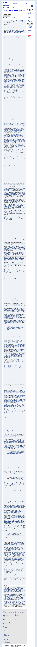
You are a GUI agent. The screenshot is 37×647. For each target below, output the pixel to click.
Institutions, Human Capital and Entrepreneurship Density (12, 298)
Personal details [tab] (6, 10)
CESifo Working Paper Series (13, 32)
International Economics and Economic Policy (10, 411)
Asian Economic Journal (11, 507)
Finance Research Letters (19, 517)
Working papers (30, 12)
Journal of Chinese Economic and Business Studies (18, 522)
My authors (22, 5)
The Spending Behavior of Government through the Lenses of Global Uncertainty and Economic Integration (14, 400)
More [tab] (24, 10)
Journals (29, 13)
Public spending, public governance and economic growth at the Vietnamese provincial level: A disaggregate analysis (14, 435)
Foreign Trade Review (22, 218)
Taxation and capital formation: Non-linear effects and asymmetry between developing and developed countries (14, 376)
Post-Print (5, 22)
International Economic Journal (8, 71)
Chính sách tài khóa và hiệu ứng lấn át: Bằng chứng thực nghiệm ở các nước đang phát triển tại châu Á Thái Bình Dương (14, 568)
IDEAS (5, 645)
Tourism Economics (13, 136)
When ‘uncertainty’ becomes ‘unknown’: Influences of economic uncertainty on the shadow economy (14, 228)
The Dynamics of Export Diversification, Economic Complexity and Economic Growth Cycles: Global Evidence (14, 253)
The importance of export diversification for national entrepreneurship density (14, 258)
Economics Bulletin (13, 416)
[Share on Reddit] (7, 5)
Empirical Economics (7, 190)
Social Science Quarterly (13, 201)
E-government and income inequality (14, 36)
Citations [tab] (20, 10)
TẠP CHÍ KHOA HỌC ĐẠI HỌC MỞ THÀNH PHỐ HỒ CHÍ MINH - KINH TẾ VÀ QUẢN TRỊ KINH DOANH (14, 554)
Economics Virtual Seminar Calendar (30, 32)
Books (29, 17)
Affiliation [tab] (11, 10)
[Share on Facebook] (6, 5)
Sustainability (21, 146)
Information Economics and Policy (13, 406)
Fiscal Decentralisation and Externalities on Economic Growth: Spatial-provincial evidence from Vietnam (14, 309)
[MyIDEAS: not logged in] (25, 5)
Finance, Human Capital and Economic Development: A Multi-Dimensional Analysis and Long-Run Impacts (14, 176)
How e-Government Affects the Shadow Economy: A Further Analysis (14, 70)
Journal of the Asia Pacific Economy (15, 141)
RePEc (8, 645)
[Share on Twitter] (5, 5)
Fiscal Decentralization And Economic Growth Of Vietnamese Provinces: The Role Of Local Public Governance (14, 365)
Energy (21, 305)
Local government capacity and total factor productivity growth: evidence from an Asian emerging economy (14, 140)
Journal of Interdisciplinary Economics (16, 81)
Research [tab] (16, 10)
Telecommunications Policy (11, 490)
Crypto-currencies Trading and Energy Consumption (15, 467)
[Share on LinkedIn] (8, 5)
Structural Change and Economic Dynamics (13, 259)
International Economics (11, 322)
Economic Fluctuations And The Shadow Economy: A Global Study (13, 483)
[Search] (32, 6)
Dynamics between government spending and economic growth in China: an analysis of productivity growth (14, 521)
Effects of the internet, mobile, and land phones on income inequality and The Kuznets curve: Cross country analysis (13, 489)
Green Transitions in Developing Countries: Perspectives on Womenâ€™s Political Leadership (14, 80)
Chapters (15, 17)
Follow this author (18, 5)
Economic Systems (19, 436)
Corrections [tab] (5, 12)
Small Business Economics (19, 350)
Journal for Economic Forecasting (14, 185)
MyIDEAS (27, 3)
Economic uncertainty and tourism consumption (11, 243)
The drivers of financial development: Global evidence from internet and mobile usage (14, 405)
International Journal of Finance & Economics (10, 223)
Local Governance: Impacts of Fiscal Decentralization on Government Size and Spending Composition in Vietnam (14, 506)
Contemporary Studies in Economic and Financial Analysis (12, 603)
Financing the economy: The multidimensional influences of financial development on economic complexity (14, 345)
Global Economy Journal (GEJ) (8, 484)
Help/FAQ (14, 3)
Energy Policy (22, 502)
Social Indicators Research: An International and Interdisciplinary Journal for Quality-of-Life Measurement (14, 239)
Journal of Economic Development (20, 310)
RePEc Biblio (30, 27)
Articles (12, 17)
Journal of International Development (13, 346)
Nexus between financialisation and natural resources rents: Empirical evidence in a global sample (14, 381)
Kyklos (5, 397)
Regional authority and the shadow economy (14, 65)
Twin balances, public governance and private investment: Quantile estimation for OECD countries (14, 321)
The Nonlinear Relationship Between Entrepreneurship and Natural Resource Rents (14, 205)
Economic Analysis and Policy (17, 392)
